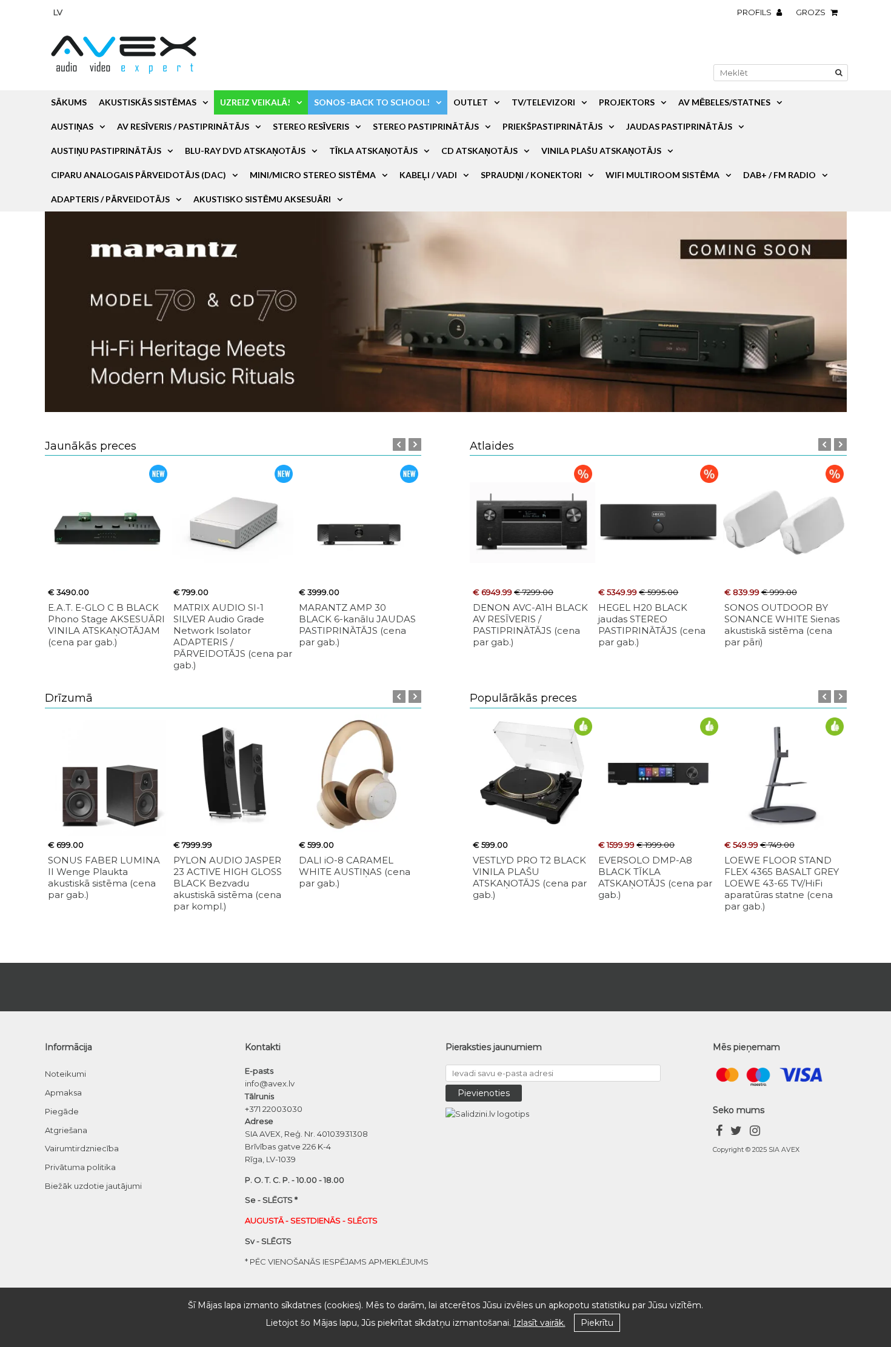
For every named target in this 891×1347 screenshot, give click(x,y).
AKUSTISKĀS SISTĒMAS (147, 102)
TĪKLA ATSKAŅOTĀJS (373, 150)
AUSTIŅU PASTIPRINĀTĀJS (106, 150)
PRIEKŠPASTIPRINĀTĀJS (552, 126)
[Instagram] (755, 1132)
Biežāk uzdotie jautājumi (93, 1186)
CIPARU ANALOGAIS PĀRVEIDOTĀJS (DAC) (138, 175)
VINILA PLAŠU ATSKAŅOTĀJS (601, 150)
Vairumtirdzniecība (82, 1148)
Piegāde (62, 1111)
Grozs (811, 12)
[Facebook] (719, 1132)
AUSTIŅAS (72, 126)
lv (57, 12)
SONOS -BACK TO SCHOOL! (372, 102)
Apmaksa (63, 1092)
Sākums (69, 102)
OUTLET (470, 102)
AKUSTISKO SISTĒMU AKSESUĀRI (262, 199)
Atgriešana (66, 1130)
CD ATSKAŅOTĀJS (479, 150)
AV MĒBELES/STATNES (724, 102)
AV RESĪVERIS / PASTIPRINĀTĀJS (183, 126)
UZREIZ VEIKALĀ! (255, 102)
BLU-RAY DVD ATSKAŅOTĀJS (245, 150)
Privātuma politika (80, 1167)
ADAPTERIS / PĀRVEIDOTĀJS (110, 199)
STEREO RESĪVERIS (311, 126)
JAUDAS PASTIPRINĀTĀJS (679, 126)
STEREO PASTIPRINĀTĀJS (426, 126)
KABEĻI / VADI (428, 175)
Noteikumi (65, 1074)
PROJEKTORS (627, 102)
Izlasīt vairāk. (539, 1322)
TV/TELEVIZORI (543, 102)
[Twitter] (736, 1132)
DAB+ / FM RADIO (779, 175)
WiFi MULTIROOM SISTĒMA (662, 175)
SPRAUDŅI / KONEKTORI (531, 175)
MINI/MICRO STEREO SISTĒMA (313, 175)
